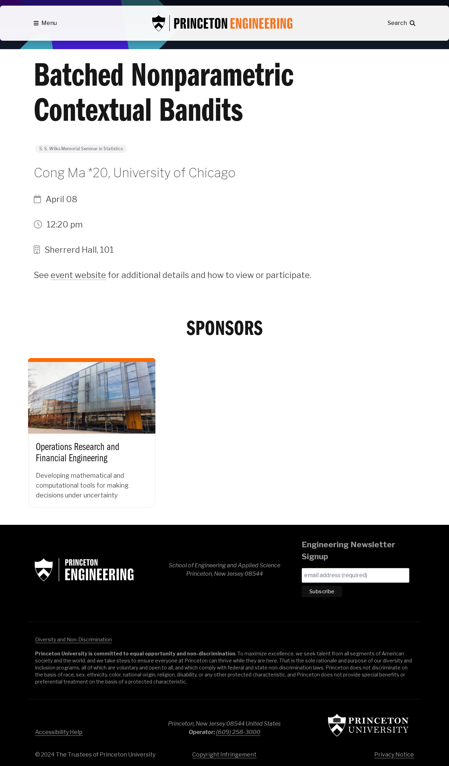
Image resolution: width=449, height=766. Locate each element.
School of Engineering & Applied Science (84, 569)
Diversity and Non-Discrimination (73, 639)
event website (78, 275)
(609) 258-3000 (238, 732)
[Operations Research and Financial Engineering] (91, 427)
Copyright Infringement (224, 754)
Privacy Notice (394, 754)
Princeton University (368, 725)
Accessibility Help (58, 732)
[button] (45, 23)
